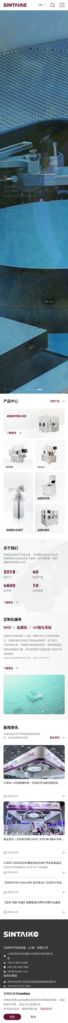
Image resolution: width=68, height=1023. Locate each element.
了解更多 (8, 677)
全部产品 (55, 476)
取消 (33, 1016)
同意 (12, 1016)
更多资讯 (55, 812)
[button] (5, 464)
